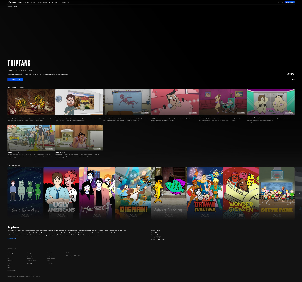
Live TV (51, 2)
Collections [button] (42, 2)
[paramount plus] (11, 2)
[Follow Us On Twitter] (71, 255)
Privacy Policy (30, 258)
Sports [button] (57, 2)
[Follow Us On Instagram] (79, 255)
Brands (9, 265)
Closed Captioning (51, 256)
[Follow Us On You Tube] (75, 255)
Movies (9, 258)
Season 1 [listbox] (21, 87)
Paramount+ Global (11, 270)
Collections (9, 260)
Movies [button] (33, 2)
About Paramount (50, 262)
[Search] (68, 2)
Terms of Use (30, 255)
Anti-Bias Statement (51, 263)
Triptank (9, 6)
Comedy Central (160, 239)
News (64, 2)
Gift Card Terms (30, 256)
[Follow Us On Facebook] (67, 255)
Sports (8, 263)
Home (20, 2)
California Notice (30, 263)
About (15, 6)
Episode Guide (11, 238)
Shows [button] (26, 2)
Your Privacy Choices (31, 260)
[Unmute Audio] (293, 79)
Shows (8, 256)
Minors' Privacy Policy (31, 262)
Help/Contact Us (50, 255)
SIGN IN (280, 2)
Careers (48, 260)
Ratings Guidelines (51, 258)
